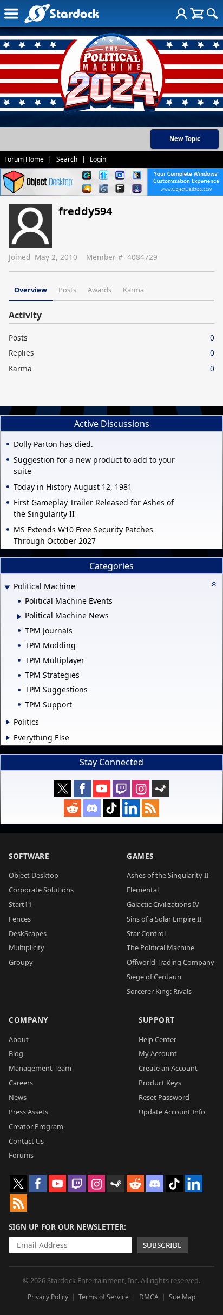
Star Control (146, 933)
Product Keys (160, 1082)
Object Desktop (33, 875)
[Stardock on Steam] (160, 788)
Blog (16, 1053)
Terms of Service (103, 1296)
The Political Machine (160, 947)
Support (157, 1019)
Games (140, 856)
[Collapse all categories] (213, 583)
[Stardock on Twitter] (63, 788)
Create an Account (168, 1068)
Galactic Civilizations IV (163, 904)
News (18, 1097)
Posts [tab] (67, 290)
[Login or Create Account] (181, 13)
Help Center (157, 1039)
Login (98, 159)
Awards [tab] (100, 290)
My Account (158, 1053)
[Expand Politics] (8, 722)
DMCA (149, 1296)
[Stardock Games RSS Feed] (150, 808)
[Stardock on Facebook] (82, 788)
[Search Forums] (212, 13)
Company (28, 1019)
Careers (21, 1082)
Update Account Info (172, 1112)
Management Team (40, 1068)
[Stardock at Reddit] (72, 808)
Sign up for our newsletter (66, 1226)
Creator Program (36, 1126)
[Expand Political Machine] (7, 587)
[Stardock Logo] (61, 13)
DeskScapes (28, 933)
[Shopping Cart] (197, 13)
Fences (20, 919)
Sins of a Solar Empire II (164, 919)
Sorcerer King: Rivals (159, 991)
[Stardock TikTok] (111, 808)
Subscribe (162, 1245)
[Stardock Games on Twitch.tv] (121, 788)
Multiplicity (26, 947)
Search (66, 159)
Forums (21, 1155)
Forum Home (24, 159)
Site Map (182, 1296)
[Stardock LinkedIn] (131, 808)
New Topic (184, 139)
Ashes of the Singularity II (167, 875)
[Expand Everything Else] (8, 737)
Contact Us (26, 1141)
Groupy (21, 962)
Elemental (143, 890)
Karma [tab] (133, 290)
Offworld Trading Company (170, 962)
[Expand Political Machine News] (19, 616)
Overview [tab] (30, 290)
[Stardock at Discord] (92, 808)
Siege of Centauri (154, 977)
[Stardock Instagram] (140, 788)
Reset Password (164, 1097)
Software (29, 856)
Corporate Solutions (41, 890)
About (19, 1039)
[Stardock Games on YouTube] (102, 788)
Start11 (20, 904)
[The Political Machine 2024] (111, 70)
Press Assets (28, 1112)
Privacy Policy (48, 1296)
